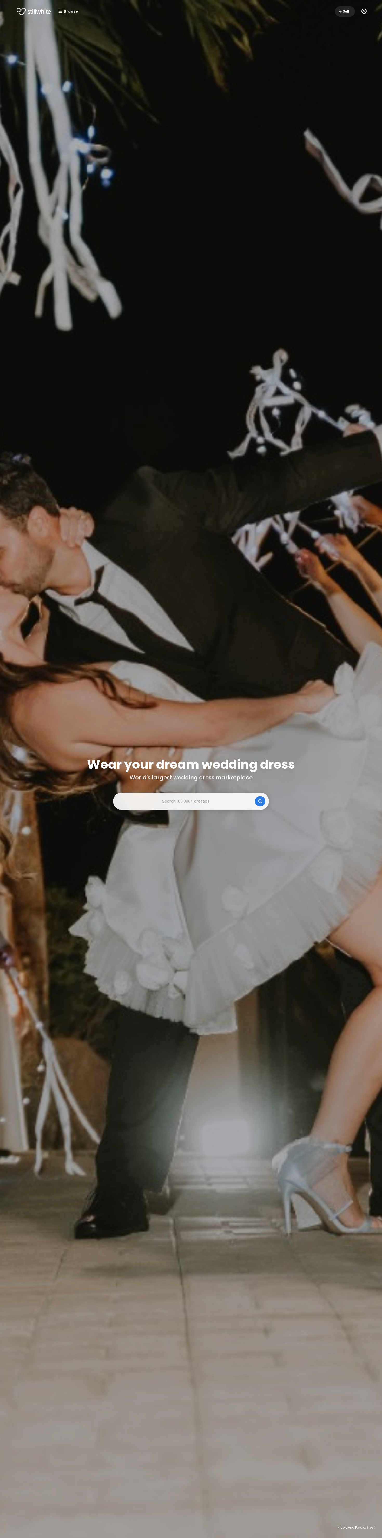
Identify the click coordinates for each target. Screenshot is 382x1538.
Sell (346, 11)
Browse (71, 11)
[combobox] (191, 801)
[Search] (260, 801)
